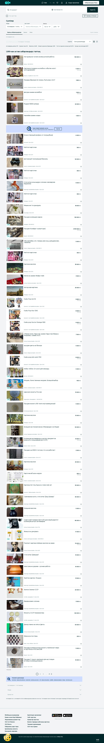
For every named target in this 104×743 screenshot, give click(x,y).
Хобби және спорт (14, 41)
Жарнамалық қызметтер (12, 719)
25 (49, 674)
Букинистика (23, 46)
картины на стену (35, 679)
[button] (62, 2)
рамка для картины (21, 679)
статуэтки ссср (69, 679)
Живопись (33, 46)
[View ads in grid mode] (97, 42)
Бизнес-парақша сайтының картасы (38, 722)
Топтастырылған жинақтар (65, 46)
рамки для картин (45, 679)
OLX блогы (8, 724)
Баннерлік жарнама (11, 731)
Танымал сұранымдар (34, 724)
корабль (51, 679)
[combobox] (29, 10)
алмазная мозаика (58, 679)
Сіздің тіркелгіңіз (73, 3)
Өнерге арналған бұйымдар (46, 46)
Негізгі (7, 41)
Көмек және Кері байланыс (13, 717)
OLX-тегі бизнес (10, 722)
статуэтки (14, 679)
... (46, 674)
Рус (54, 2)
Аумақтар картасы (33, 719)
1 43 (40, 679)
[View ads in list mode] (94, 42)
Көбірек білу (60, 736)
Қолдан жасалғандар (81, 46)
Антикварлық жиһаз (12, 46)
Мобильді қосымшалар (12, 715)
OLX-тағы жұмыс (32, 726)
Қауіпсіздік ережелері (34, 715)
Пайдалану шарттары (11, 726)
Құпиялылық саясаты (11, 729)
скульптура (28, 679)
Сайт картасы (31, 717)
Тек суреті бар (12, 16)
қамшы (63, 679)
